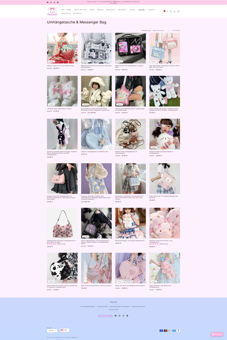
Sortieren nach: (146, 30)
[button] (69, 10)
